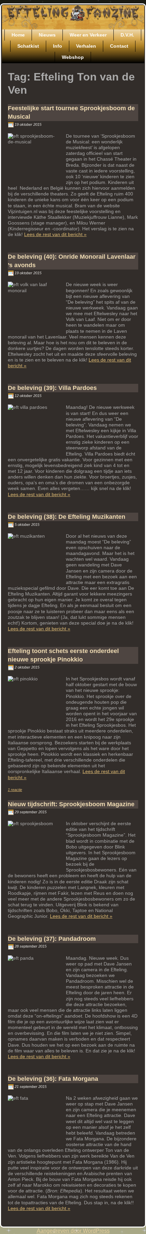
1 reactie (15, 790)
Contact (119, 46)
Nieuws (47, 35)
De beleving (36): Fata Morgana (53, 1078)
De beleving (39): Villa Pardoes (52, 388)
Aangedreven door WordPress (73, 1231)
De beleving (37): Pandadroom (52, 938)
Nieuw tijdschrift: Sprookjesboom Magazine (71, 804)
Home (18, 35)
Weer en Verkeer (88, 35)
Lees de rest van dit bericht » (55, 234)
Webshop (73, 57)
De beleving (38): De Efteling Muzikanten (66, 516)
